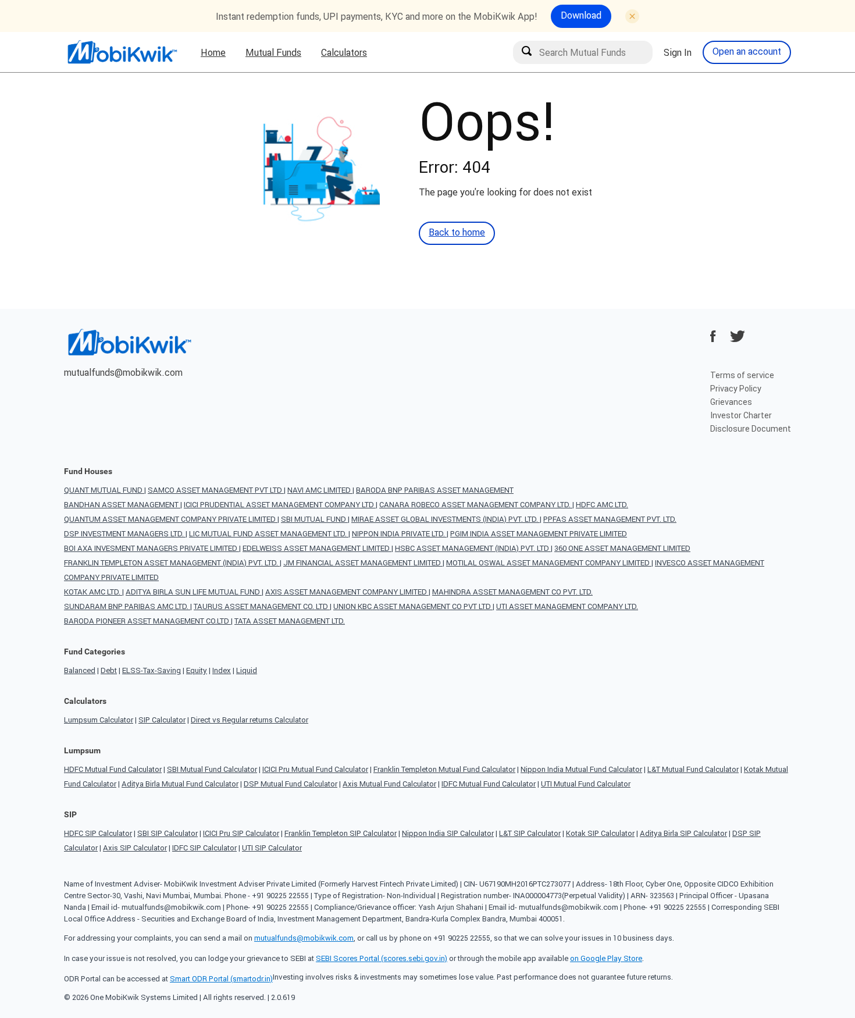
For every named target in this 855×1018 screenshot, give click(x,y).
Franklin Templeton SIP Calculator (340, 833)
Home (213, 52)
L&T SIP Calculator (530, 833)
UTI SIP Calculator (272, 848)
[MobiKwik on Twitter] (737, 336)
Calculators (344, 52)
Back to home (457, 232)
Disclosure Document (750, 428)
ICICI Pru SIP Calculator (241, 833)
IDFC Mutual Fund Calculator (488, 784)
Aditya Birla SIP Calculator (683, 833)
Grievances (731, 402)
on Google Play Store (606, 958)
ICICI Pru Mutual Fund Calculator (315, 769)
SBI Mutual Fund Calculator (212, 769)
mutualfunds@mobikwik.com (123, 372)
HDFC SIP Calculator (98, 833)
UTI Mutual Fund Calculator (585, 784)
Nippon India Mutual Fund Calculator (581, 769)
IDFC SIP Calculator (204, 848)
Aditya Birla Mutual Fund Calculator (180, 784)
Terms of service (742, 375)
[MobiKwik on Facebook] (713, 336)
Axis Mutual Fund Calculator (389, 784)
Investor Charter (741, 415)
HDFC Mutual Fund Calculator (113, 769)
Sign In (678, 52)
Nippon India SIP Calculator (448, 833)
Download (581, 15)
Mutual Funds (273, 52)
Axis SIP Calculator (135, 848)
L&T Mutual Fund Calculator (693, 769)
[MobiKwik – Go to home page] (122, 52)
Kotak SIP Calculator (600, 833)
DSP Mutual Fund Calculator (290, 784)
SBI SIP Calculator (167, 833)
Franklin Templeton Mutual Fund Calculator (444, 769)
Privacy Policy (735, 388)
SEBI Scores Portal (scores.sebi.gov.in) (381, 958)
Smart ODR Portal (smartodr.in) (221, 979)
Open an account (746, 51)
